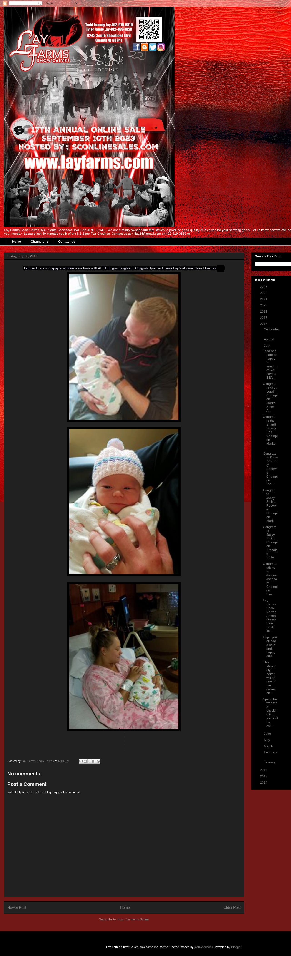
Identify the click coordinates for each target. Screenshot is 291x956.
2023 (264, 287)
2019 (264, 311)
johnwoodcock (203, 947)
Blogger (236, 947)
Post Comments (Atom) (133, 919)
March (269, 746)
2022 (264, 293)
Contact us (66, 241)
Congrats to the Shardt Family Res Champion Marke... (270, 432)
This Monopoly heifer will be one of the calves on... (269, 677)
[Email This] (81, 761)
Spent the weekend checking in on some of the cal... (270, 712)
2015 (264, 776)
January (270, 762)
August (269, 339)
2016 (264, 770)
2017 (264, 324)
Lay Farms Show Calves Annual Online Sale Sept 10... (269, 615)
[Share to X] (89, 761)
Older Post (232, 907)
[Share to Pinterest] (98, 761)
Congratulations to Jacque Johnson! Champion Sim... (270, 579)
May (267, 740)
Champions (39, 241)
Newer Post (16, 907)
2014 (264, 782)
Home (16, 241)
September (272, 329)
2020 (264, 305)
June (268, 733)
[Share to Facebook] (94, 761)
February (270, 752)
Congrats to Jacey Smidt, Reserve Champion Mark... (270, 505)
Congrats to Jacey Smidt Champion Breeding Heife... (270, 542)
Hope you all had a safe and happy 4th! (270, 646)
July (267, 345)
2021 (264, 299)
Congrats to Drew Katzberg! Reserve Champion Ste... (270, 469)
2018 (264, 317)
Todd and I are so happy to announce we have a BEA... (270, 364)
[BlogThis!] (85, 761)
